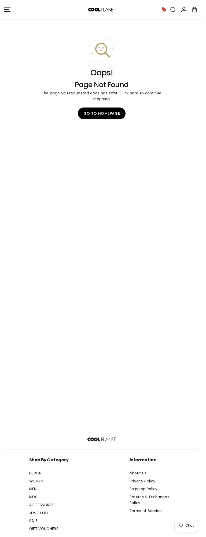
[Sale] (163, 9)
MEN (33, 489)
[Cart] (194, 9)
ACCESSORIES (42, 505)
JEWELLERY (39, 513)
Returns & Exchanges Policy (149, 499)
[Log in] (184, 9)
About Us (138, 473)
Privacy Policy (143, 481)
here (134, 93)
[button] (7, 9)
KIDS (33, 497)
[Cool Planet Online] (101, 9)
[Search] (173, 9)
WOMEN (36, 481)
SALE (33, 520)
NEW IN (35, 473)
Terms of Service (146, 510)
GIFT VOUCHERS (43, 528)
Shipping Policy (144, 489)
